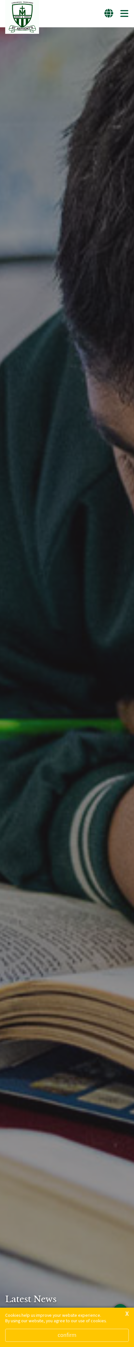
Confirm (67, 1335)
